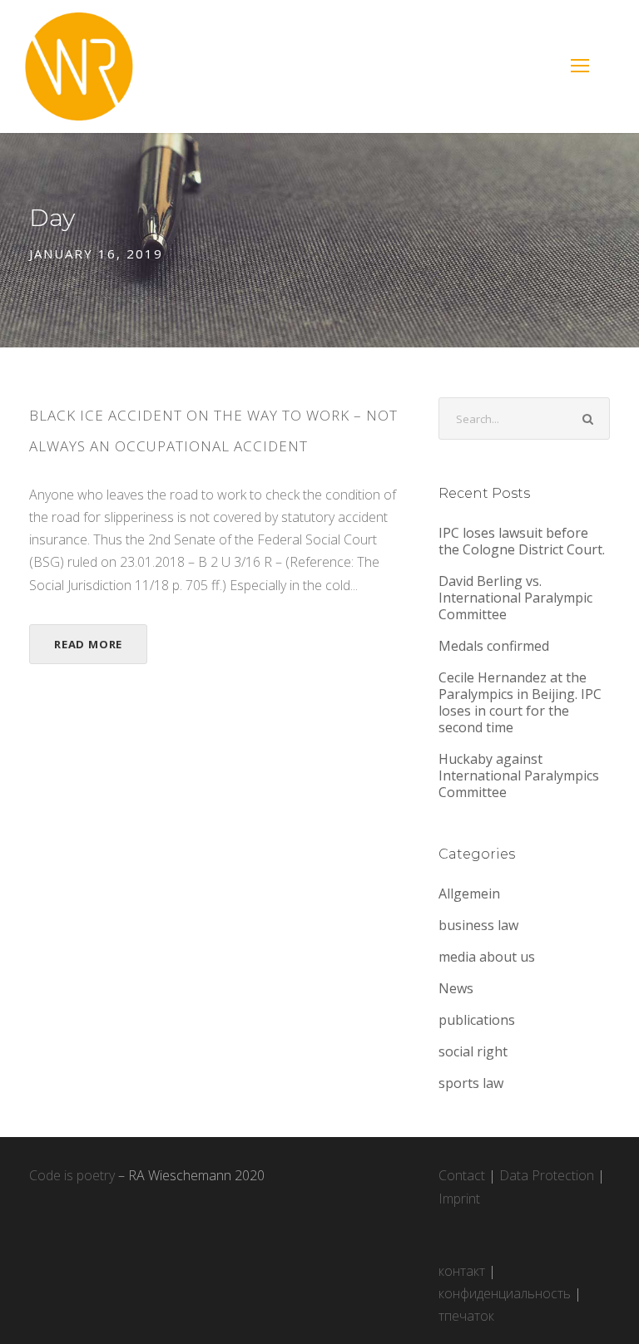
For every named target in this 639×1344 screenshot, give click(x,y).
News (455, 988)
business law (478, 925)
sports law (470, 1083)
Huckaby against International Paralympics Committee (518, 775)
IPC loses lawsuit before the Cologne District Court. (523, 541)
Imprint (459, 1198)
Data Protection (546, 1175)
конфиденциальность (504, 1293)
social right (473, 1051)
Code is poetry (72, 1175)
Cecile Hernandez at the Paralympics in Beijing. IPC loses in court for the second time (520, 702)
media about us (486, 957)
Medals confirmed (493, 646)
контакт (461, 1271)
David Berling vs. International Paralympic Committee (515, 597)
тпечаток (466, 1316)
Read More (88, 644)
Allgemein (469, 893)
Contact (461, 1175)
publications (476, 1020)
